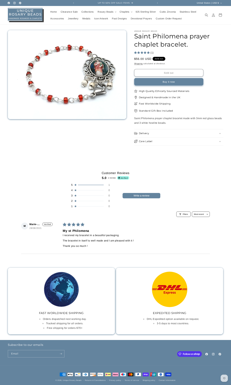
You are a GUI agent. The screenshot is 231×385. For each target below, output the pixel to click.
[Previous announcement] (73, 3)
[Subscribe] (60, 353)
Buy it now (169, 82)
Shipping (138, 63)
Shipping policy (149, 380)
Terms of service (132, 380)
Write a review (141, 195)
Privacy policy (115, 380)
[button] (107, 11)
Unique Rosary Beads (72, 380)
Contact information (167, 380)
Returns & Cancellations (95, 380)
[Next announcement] (157, 3)
